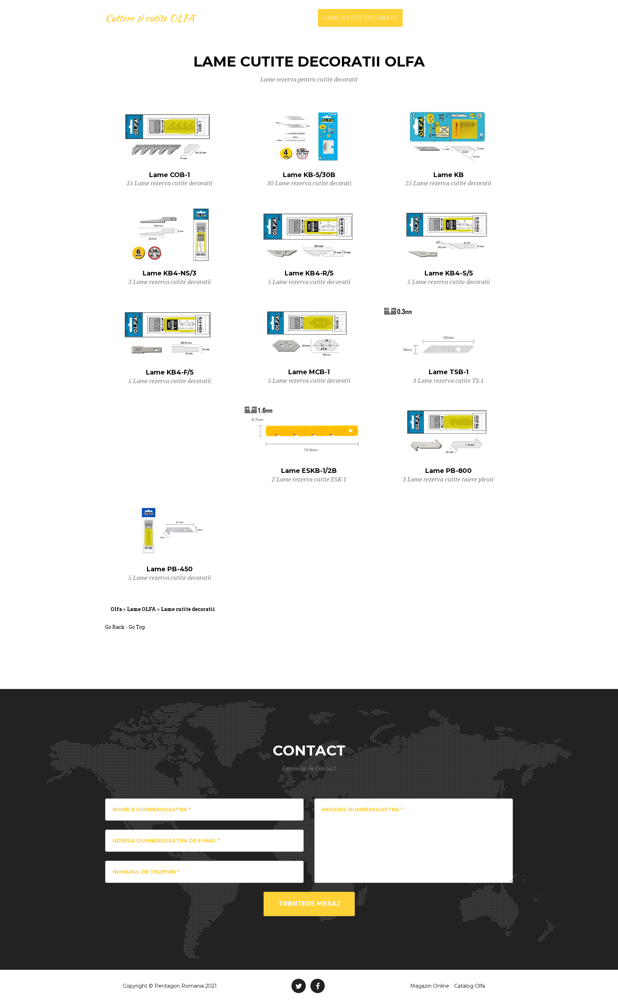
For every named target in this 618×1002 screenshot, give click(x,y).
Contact (460, 18)
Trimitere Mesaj (309, 904)
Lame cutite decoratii (360, 18)
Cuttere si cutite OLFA (149, 18)
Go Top (137, 627)
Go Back (115, 627)
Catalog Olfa (469, 986)
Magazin (499, 18)
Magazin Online (429, 986)
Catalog (422, 18)
